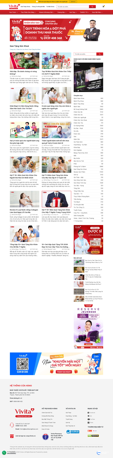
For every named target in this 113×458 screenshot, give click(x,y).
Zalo (90, 416)
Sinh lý (76, 174)
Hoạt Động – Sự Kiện (80, 145)
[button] (14, 12)
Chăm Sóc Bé (78, 112)
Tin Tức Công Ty (79, 207)
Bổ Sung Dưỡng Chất (80, 109)
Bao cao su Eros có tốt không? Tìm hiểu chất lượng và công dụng (94, 291)
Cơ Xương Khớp (79, 125)
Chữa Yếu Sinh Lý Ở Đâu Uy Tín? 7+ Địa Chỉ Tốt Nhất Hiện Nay (93, 277)
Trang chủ (12, 49)
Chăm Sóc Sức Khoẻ (22, 49)
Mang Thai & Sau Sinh (81, 153)
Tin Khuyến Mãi (79, 204)
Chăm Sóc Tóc (78, 123)
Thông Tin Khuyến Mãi (38, 6)
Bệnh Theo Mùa (79, 104)
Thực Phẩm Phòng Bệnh (81, 196)
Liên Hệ (68, 422)
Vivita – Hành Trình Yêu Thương (84, 218)
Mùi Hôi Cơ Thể (79, 161)
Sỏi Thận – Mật (78, 177)
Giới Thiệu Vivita (25, 6)
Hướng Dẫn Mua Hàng (48, 416)
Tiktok (91, 422)
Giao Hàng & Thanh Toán (49, 422)
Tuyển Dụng (77, 210)
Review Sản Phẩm (79, 172)
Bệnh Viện (77, 106)
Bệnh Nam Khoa (79, 98)
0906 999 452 (18, 401)
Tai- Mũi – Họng (79, 185)
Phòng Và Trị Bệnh (80, 166)
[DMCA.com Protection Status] (93, 435)
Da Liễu (76, 131)
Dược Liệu (77, 134)
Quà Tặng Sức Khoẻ (34, 49)
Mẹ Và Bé (77, 158)
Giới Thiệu (68, 412)
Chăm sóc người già (80, 117)
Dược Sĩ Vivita (45, 429)
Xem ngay (73, 1)
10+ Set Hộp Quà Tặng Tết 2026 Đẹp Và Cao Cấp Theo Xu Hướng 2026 (55, 246)
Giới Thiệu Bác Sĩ (70, 426)
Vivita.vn (22, 452)
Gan (75, 136)
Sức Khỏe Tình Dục (80, 183)
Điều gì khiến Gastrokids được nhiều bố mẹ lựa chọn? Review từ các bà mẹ (93, 298)
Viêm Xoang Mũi (79, 215)
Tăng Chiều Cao (79, 191)
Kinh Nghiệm (78, 150)
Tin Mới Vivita (50, 6)
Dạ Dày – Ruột (78, 128)
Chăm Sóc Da (78, 115)
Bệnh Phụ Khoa (79, 101)
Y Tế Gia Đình (78, 221)
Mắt (75, 155)
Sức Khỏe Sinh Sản (80, 180)
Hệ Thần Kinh (78, 142)
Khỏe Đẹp (77, 147)
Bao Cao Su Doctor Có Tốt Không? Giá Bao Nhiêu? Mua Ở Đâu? (93, 269)
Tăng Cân (77, 188)
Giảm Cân (77, 139)
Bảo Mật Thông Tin (47, 419)
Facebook (92, 412)
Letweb (45, 452)
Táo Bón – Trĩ (78, 194)
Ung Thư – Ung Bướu (80, 213)
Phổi (75, 164)
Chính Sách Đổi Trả (47, 412)
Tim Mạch (77, 202)
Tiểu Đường (77, 199)
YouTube (92, 419)
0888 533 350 (21, 426)
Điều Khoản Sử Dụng (47, 426)
